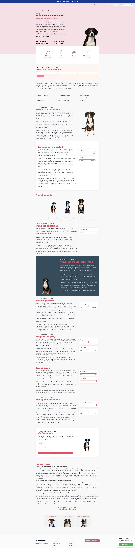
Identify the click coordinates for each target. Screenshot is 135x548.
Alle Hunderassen (56, 541)
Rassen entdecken (97, 4)
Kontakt (70, 541)
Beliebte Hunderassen (56, 543)
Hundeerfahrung (60, 71)
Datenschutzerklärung (48, 450)
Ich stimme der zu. (46, 450)
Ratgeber (105, 4)
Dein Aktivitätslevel (81, 71)
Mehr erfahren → (125, 544)
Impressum (71, 543)
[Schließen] (133, 538)
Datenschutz (71, 545)
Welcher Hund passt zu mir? (126, 4)
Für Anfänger (55, 18)
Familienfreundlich (47, 18)
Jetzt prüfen (41, 76)
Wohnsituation (39, 71)
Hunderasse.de (5, 4)
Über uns (109, 4)
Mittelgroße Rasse (39, 18)
